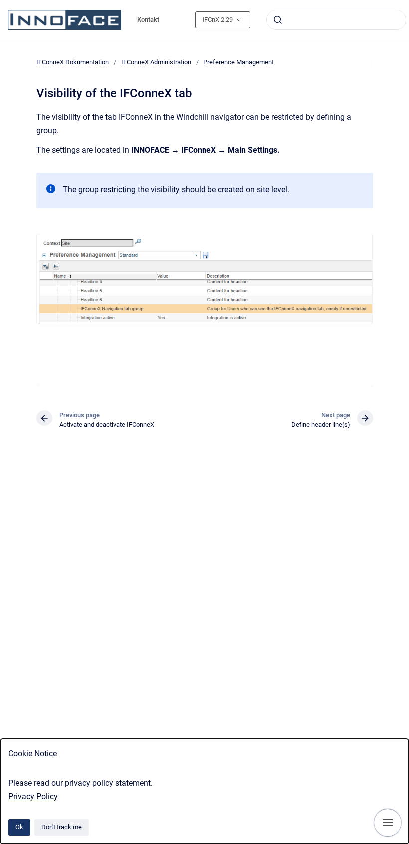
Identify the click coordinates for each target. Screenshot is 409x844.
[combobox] (336, 19)
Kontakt (148, 19)
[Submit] (278, 20)
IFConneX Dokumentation (72, 62)
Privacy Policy (33, 796)
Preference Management (239, 62)
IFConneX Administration (156, 62)
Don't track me (61, 827)
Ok (19, 827)
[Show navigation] (387, 822)
